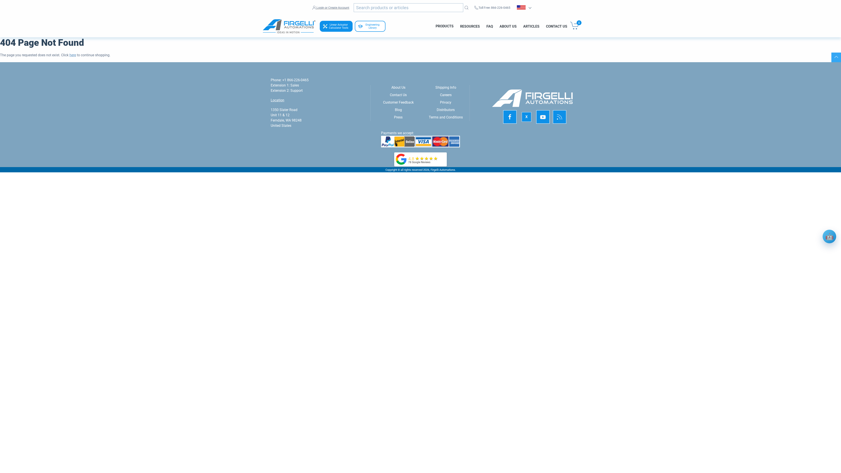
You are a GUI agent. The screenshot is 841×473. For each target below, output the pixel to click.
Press (398, 117)
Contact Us (556, 26)
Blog (398, 110)
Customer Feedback (398, 102)
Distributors (446, 110)
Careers (446, 95)
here (72, 55)
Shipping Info (445, 87)
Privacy (445, 102)
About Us (508, 26)
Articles (531, 26)
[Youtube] (543, 117)
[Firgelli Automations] (401, 159)
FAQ (489, 26)
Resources (470, 26)
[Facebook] (510, 117)
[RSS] (559, 117)
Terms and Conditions (446, 117)
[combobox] (408, 7)
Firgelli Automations (443, 169)
